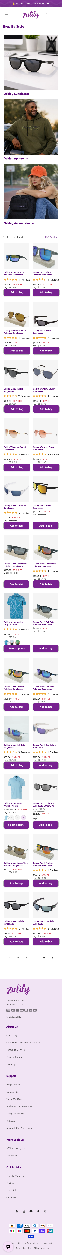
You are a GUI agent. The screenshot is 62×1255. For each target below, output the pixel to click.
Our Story (11, 1035)
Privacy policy (47, 1243)
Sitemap (11, 1064)
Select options (17, 648)
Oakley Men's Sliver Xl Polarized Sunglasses (43, 273)
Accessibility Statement (19, 1128)
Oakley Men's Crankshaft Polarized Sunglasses (15, 564)
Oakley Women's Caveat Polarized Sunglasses (15, 331)
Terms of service (23, 1248)
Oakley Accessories (17, 223)
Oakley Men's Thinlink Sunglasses (13, 390)
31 (44, 958)
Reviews (10, 1183)
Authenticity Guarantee (19, 1106)
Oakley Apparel (14, 158)
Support (11, 1076)
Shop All (11, 1190)
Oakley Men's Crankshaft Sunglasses (15, 506)
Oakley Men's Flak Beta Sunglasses (14, 746)
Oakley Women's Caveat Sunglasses (44, 390)
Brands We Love (15, 1175)
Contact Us (12, 1091)
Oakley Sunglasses (16, 93)
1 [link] (9, 958)
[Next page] (52, 957)
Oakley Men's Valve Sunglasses (42, 331)
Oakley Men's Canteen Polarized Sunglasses (14, 273)
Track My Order (15, 1099)
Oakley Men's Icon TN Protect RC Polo (14, 804)
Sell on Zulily (13, 1155)
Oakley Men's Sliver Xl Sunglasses (43, 506)
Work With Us (15, 1139)
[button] (6, 14)
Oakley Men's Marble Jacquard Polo (13, 623)
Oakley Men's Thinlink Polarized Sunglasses (43, 864)
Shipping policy (41, 1248)
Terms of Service (15, 1049)
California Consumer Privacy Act (24, 1042)
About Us (12, 1026)
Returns (10, 1120)
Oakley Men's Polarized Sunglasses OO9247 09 (43, 804)
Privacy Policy (14, 1057)
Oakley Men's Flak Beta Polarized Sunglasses (43, 623)
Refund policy (31, 1243)
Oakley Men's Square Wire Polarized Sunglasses (16, 864)
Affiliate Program (15, 1148)
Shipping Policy (15, 1113)
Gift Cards (12, 1197)
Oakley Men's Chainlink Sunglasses (14, 922)
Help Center (13, 1084)
